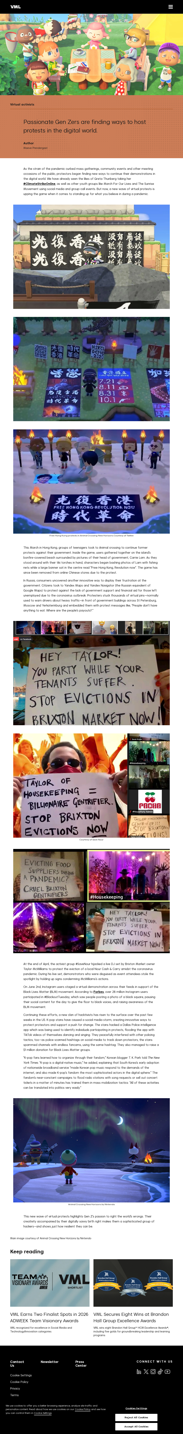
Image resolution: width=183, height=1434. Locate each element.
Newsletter (49, 1362)
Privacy (15, 1388)
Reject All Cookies (136, 1417)
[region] (91, 1417)
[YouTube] (167, 1371)
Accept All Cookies (136, 1426)
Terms (14, 1395)
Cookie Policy (19, 1381)
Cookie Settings (21, 1375)
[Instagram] (152, 1371)
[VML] (15, 6)
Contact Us (17, 1363)
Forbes (98, 992)
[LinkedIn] (138, 1371)
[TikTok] (160, 1371)
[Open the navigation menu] (170, 6)
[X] (146, 1371)
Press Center (81, 1363)
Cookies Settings (136, 1408)
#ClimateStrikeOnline (39, 183)
